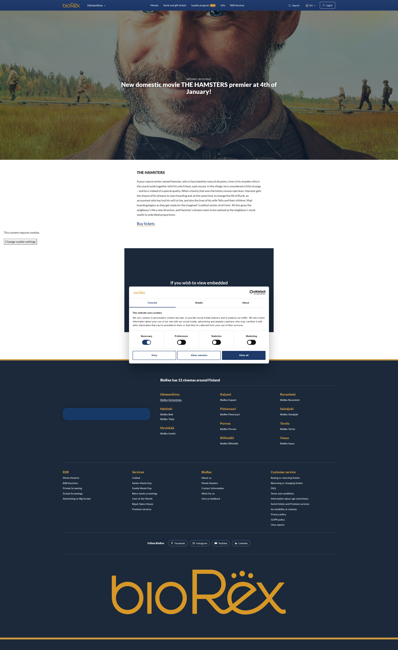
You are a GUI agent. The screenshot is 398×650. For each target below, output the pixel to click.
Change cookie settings (20, 241)
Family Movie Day (142, 488)
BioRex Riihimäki (229, 443)
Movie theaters (209, 483)
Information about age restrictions (289, 498)
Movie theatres (71, 477)
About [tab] (245, 302)
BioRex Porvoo (228, 428)
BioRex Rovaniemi (289, 399)
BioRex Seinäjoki (289, 414)
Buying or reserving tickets (285, 477)
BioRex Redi (166, 414)
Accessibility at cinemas (284, 509)
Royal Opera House (142, 503)
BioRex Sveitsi (168, 433)
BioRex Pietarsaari (230, 414)
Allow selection (199, 355)
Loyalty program (203, 5)
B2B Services (237, 5)
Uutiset (136, 477)
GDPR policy (278, 519)
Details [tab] (199, 302)
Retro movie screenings (144, 493)
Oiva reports (278, 524)
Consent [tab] (152, 302)
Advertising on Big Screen (77, 498)
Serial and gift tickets (174, 5)
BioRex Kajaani (228, 399)
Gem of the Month (142, 498)
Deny (154, 355)
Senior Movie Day (142, 483)
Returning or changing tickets (287, 483)
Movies (154, 5)
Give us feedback (210, 498)
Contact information (212, 488)
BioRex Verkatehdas (171, 399)
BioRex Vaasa (287, 443)
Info (223, 5)
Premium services (141, 509)
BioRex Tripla (167, 418)
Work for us (208, 493)
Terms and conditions (282, 493)
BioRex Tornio (287, 428)
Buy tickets (146, 223)
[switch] (181, 342)
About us (206, 477)
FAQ (273, 488)
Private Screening (72, 488)
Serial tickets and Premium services (290, 503)
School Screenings (73, 493)
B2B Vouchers (70, 483)
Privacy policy (278, 514)
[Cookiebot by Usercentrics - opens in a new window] (252, 292)
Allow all (243, 355)
